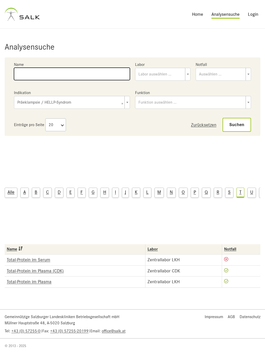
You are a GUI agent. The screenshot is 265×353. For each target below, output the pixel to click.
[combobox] (162, 74)
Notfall (201, 64)
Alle (11, 192)
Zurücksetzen (203, 124)
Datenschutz (250, 316)
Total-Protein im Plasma (29, 281)
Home (197, 14)
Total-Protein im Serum (28, 259)
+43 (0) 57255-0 (25, 331)
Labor (140, 64)
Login (253, 14)
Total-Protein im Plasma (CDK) (35, 270)
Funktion (142, 92)
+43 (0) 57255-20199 (69, 331)
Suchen (236, 124)
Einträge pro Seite (29, 124)
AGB (231, 316)
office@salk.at (114, 331)
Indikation (22, 92)
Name (19, 64)
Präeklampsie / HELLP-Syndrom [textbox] (70, 102)
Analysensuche (225, 14)
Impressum (214, 316)
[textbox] (162, 74)
